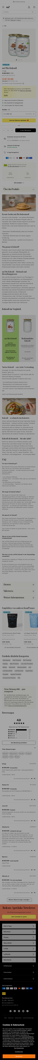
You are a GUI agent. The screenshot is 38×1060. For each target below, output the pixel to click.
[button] (19, 527)
